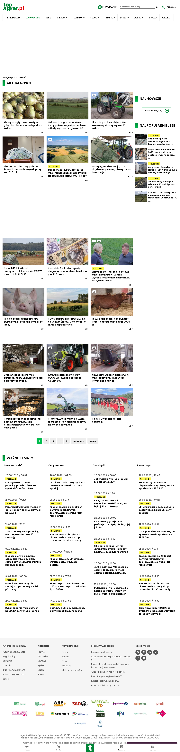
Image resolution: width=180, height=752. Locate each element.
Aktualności (33, 17)
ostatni (93, 440)
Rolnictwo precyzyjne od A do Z (106, 676)
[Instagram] (143, 652)
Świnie (137, 17)
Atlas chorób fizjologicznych (105, 685)
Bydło (123, 17)
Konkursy (66, 665)
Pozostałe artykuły (153, 110)
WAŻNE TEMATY (20, 458)
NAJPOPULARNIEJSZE (157, 125)
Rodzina (65, 656)
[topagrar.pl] (14, 7)
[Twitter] (155, 652)
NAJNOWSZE (150, 98)
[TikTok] (137, 658)
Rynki (48, 17)
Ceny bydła (99, 465)
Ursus (41, 670)
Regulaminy (9, 656)
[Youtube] (149, 652)
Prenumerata (13, 17)
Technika (77, 17)
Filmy (64, 661)
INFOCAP (152, 17)
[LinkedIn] (143, 658)
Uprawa (61, 17)
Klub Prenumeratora (14, 670)
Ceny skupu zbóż (13, 465)
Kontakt (7, 665)
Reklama (7, 661)
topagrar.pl (8, 77)
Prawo (93, 17)
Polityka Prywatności (14, 674)
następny (77, 440)
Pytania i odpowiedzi (14, 652)
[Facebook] (137, 652)
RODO (6, 679)
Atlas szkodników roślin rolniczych (108, 671)
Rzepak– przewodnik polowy (105, 680)
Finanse (109, 17)
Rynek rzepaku (145, 465)
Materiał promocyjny (72, 670)
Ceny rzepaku (56, 465)
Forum (65, 652)
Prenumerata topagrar (102, 652)
